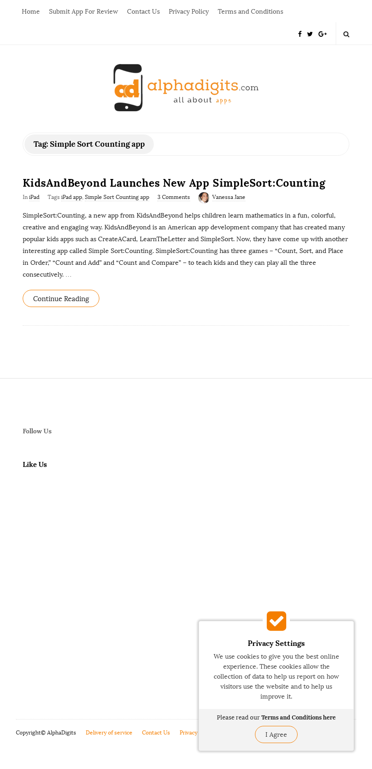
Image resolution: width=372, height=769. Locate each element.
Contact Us (143, 11)
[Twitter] (310, 33)
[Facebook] (300, 33)
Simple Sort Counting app (117, 197)
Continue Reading (61, 299)
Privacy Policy (189, 11)
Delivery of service (109, 732)
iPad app (71, 197)
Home (31, 11)
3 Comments (173, 197)
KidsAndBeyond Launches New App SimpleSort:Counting (174, 182)
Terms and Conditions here (298, 717)
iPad (34, 197)
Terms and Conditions (250, 11)
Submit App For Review (83, 11)
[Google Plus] (322, 33)
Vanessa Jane (228, 197)
